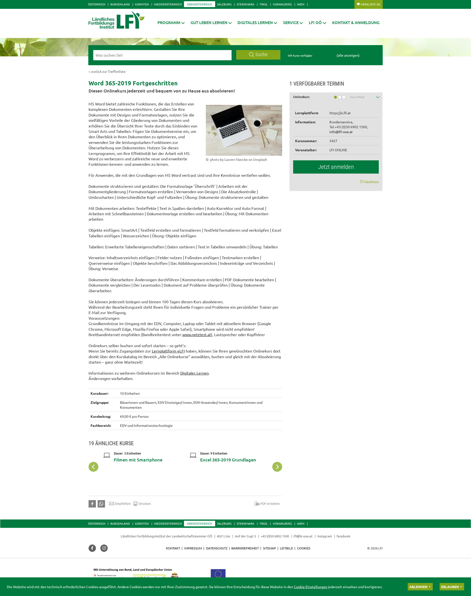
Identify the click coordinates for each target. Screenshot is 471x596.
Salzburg (224, 4)
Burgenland (120, 4)
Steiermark (245, 4)
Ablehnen (418, 586)
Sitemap (269, 548)
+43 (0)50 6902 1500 (275, 536)
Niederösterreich (168, 4)
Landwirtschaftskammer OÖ (192, 536)
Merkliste (370, 4)
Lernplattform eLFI (168, 350)
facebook (343, 536)
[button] (171, 22)
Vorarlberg (282, 4)
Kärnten (142, 4)
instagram (324, 536)
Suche (261, 54)
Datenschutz (216, 548)
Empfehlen (123, 503)
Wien (300, 4)
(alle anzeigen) (348, 55)
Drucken (145, 503)
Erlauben (450, 586)
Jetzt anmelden (336, 167)
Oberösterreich (199, 4)
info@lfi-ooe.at (341, 131)
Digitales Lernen (194, 372)
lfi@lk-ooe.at (303, 536)
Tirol (264, 4)
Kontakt (173, 548)
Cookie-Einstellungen (310, 586)
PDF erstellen (270, 503)
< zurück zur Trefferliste (107, 71)
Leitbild (286, 548)
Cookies (303, 548)
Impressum (193, 548)
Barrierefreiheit (245, 548)
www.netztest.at (196, 334)
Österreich (96, 4)
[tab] (336, 98)
